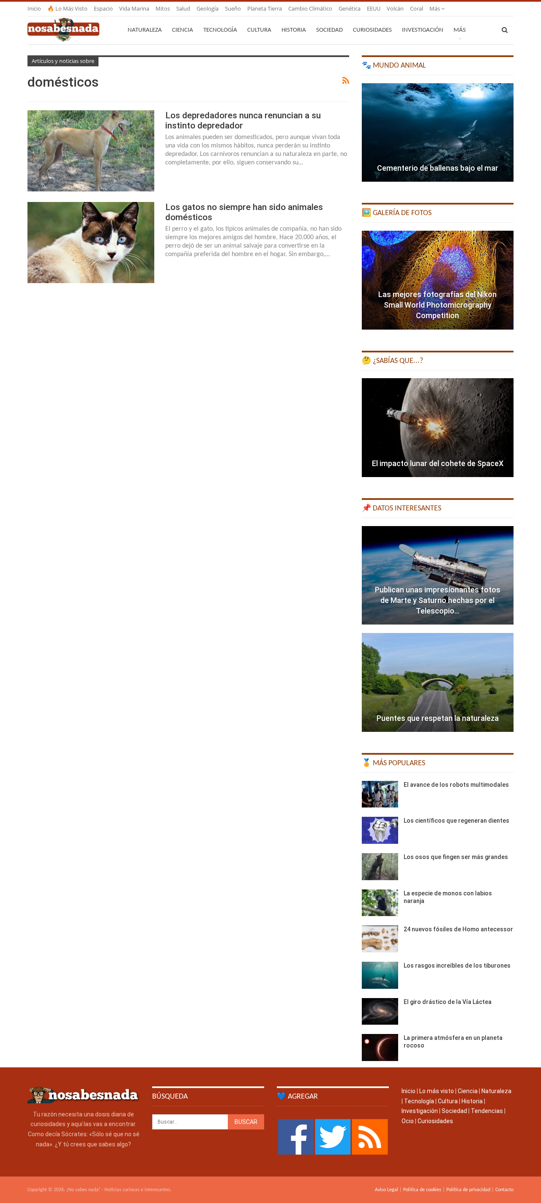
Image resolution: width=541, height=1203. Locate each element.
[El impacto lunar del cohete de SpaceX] (437, 427)
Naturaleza (145, 30)
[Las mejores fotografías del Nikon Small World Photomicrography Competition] (437, 280)
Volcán (395, 8)
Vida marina (134, 8)
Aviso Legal (386, 1189)
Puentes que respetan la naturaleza (438, 718)
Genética (350, 8)
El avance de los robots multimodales (456, 784)
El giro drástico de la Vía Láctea (448, 1001)
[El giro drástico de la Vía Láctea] (380, 1011)
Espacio (103, 8)
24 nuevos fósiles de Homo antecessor (458, 929)
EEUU (373, 8)
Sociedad (329, 30)
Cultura (259, 30)
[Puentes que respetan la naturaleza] (437, 682)
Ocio (408, 1121)
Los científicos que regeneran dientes (456, 820)
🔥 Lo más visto (67, 8)
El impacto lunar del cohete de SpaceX (437, 463)
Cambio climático (310, 8)
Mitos (163, 8)
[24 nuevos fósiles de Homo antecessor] (380, 938)
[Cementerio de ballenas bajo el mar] (437, 133)
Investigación (422, 30)
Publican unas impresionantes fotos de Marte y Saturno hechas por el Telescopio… (437, 600)
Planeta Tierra (264, 8)
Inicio (34, 8)
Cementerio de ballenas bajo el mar (437, 168)
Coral (416, 8)
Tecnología (220, 30)
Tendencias (487, 1111)
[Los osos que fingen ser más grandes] (380, 866)
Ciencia (182, 30)
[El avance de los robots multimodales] (380, 794)
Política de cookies (422, 1189)
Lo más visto (436, 1091)
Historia (293, 30)
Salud (183, 8)
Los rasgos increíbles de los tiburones (457, 965)
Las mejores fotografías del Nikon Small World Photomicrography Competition (437, 305)
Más (435, 8)
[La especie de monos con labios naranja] (380, 903)
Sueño (233, 8)
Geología (208, 8)
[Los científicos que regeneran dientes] (380, 830)
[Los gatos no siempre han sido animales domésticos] (90, 242)
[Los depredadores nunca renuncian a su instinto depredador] (90, 150)
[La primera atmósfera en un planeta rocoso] (380, 1047)
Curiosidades (372, 30)
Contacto (504, 1189)
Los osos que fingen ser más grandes (456, 857)
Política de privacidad (468, 1189)
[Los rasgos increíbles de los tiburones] (380, 975)
